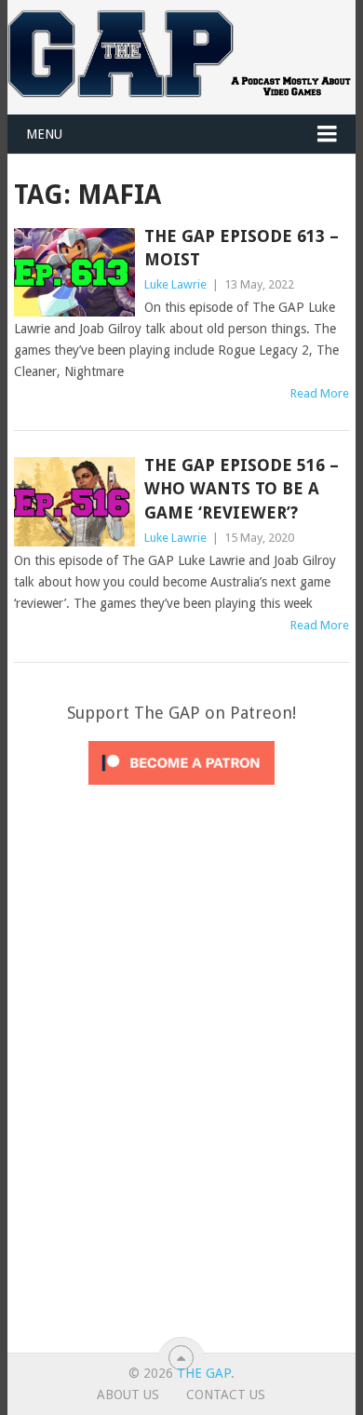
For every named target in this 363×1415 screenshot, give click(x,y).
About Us (128, 1394)
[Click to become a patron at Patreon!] (181, 789)
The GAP (204, 1373)
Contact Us (225, 1394)
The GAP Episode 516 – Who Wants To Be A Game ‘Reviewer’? (241, 488)
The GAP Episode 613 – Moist (241, 247)
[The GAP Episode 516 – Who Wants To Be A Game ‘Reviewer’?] (74, 501)
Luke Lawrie (175, 284)
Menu (44, 134)
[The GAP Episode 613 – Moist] (74, 272)
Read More (319, 393)
